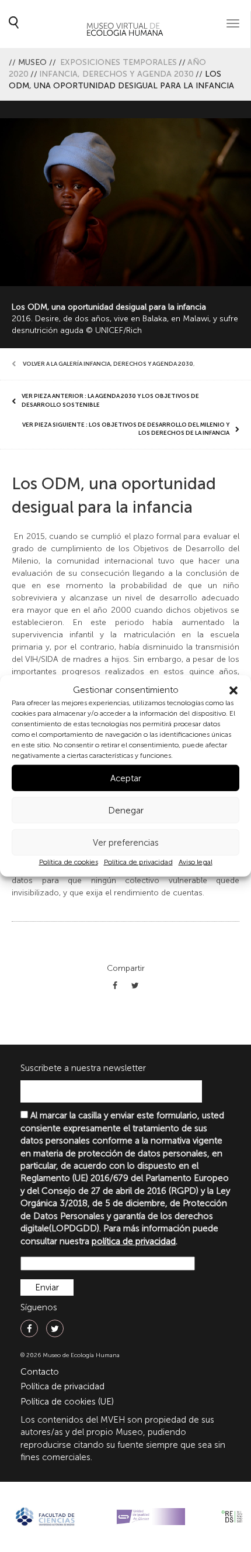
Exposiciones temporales (118, 62)
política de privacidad (134, 1241)
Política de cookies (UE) (67, 1401)
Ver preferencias (126, 842)
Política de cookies (68, 862)
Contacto (39, 1371)
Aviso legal (195, 862)
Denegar (126, 810)
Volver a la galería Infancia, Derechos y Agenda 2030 (108, 364)
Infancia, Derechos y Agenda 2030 (116, 74)
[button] (233, 690)
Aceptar (125, 778)
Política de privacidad (138, 862)
